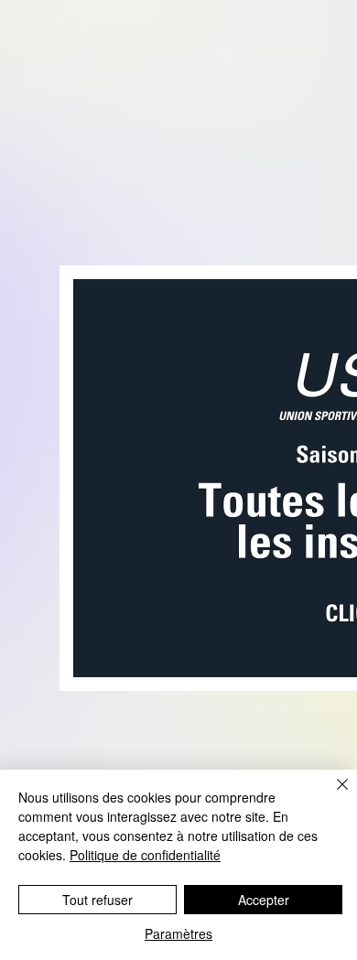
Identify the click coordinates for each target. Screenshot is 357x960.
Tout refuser (97, 899)
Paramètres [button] (178, 933)
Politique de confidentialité (145, 855)
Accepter (263, 899)
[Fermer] (331, 795)
